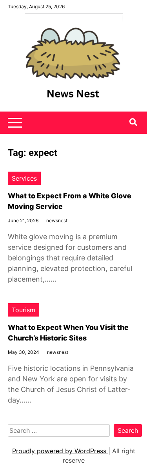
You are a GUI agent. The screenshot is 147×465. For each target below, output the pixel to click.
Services (24, 178)
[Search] (133, 122)
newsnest (56, 220)
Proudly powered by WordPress (60, 451)
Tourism (23, 310)
